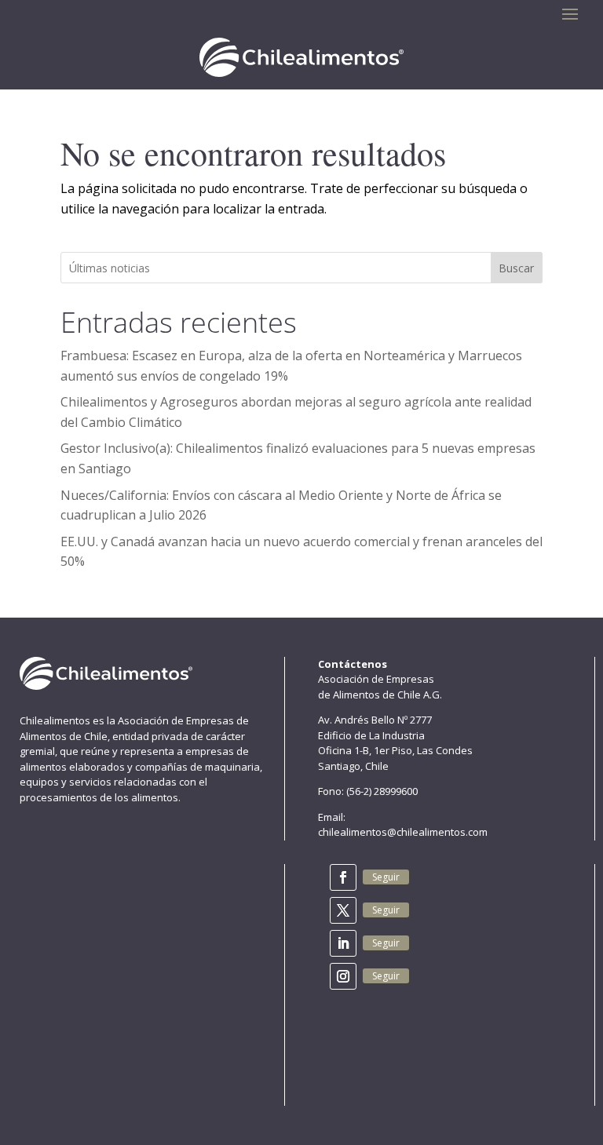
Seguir (386, 877)
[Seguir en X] (343, 910)
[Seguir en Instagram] (343, 976)
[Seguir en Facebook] (343, 877)
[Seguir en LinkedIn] (343, 943)
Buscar (516, 268)
